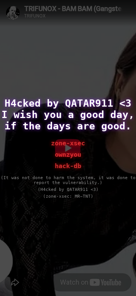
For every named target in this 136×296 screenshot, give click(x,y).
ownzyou (68, 154)
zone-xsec (68, 143)
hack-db (68, 166)
